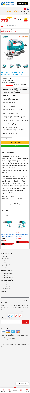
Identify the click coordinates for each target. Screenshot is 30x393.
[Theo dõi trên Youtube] (20, 315)
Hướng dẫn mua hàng (7, 283)
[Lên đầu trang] (27, 46)
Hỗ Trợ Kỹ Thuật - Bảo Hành (9, 264)
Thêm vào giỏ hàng (15, 142)
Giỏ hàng (15, 390)
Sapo (14, 346)
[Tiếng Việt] (25, 9)
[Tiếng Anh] (28, 9)
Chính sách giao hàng (7, 277)
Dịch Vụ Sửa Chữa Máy (8, 265)
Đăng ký (26, 322)
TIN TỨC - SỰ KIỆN (11, 11)
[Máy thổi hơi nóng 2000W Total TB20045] (7, 224)
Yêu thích (27, 391)
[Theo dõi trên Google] (16, 315)
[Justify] (27, 25)
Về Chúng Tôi (5, 258)
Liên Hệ (4, 267)
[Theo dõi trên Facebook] (9, 315)
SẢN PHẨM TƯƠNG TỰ (8, 215)
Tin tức (3, 260)
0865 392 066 (9, 311)
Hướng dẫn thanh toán (7, 285)
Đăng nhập (26, 13)
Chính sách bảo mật (7, 273)
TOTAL (3, 232)
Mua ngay (15, 146)
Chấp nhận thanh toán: (7, 328)
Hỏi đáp (4, 262)
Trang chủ (4, 256)
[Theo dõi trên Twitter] (12, 315)
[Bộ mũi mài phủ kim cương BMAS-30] (22, 224)
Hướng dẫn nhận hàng (7, 286)
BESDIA (18, 232)
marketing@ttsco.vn (22, 311)
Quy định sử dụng (6, 275)
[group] (15, 48)
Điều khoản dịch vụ (6, 288)
